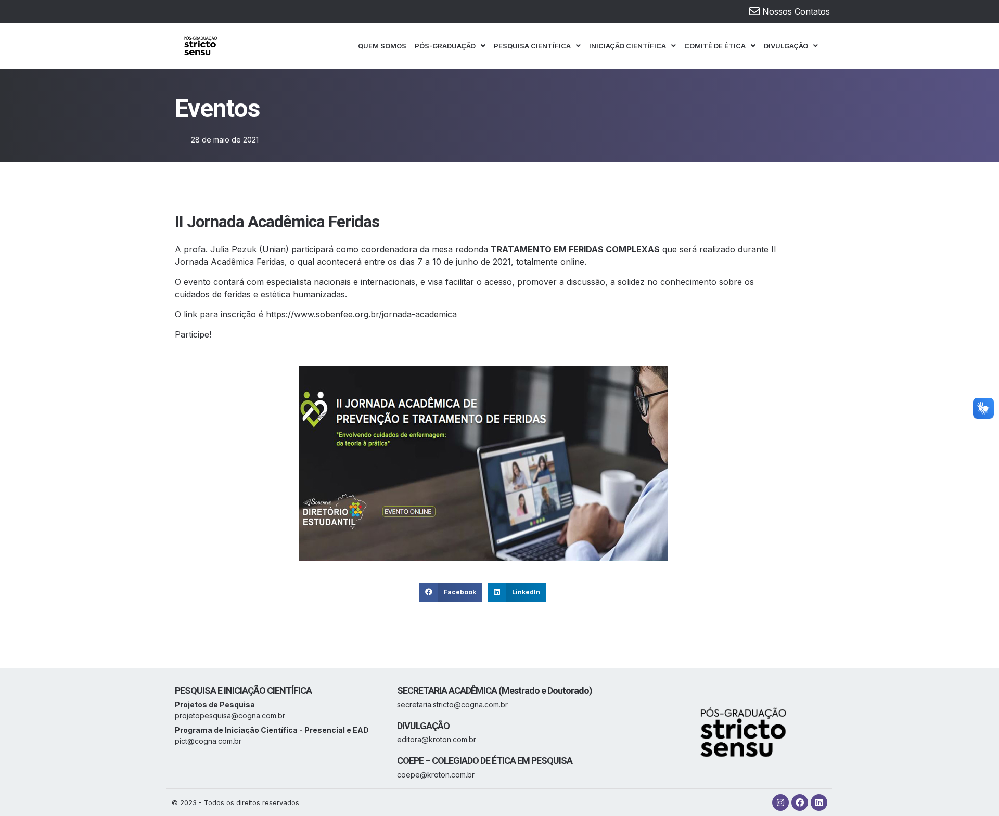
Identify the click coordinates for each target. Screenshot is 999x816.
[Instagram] (780, 802)
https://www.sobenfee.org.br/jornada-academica (361, 314)
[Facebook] (799, 802)
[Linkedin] (819, 802)
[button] (450, 592)
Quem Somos (382, 46)
